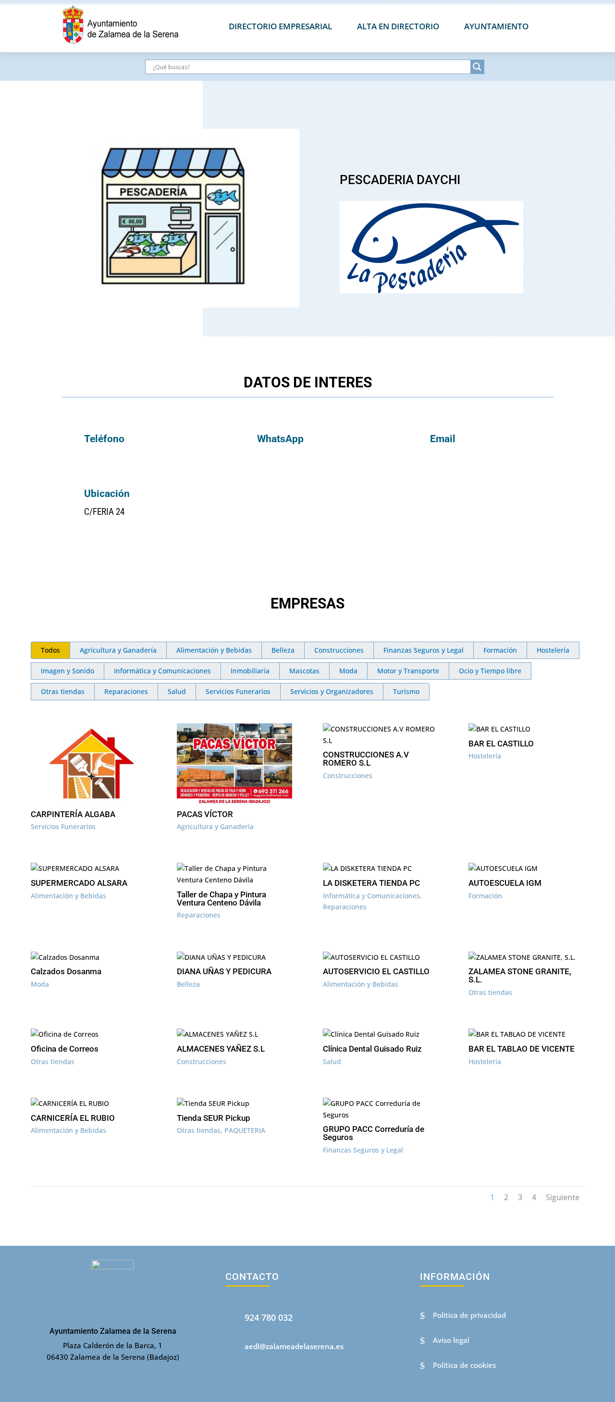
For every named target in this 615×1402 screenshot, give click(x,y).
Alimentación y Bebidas (214, 650)
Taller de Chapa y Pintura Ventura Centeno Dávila (221, 898)
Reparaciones (126, 691)
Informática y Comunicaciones (162, 670)
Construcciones (339, 650)
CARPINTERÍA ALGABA (73, 814)
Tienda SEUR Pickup (213, 1118)
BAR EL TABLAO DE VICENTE (521, 1049)
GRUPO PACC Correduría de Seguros (373, 1133)
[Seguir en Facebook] (236, 1383)
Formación (500, 650)
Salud (177, 691)
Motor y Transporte (408, 670)
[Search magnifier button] (477, 67)
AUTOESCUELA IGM (504, 883)
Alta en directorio (398, 26)
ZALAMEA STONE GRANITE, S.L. (519, 975)
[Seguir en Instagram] (262, 1382)
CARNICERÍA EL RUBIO (73, 1118)
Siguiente (562, 1197)
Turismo (406, 691)
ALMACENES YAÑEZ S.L (221, 1049)
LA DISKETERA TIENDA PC (371, 883)
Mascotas (304, 670)
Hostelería (553, 650)
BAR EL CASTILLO (501, 743)
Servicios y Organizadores (331, 691)
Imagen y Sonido (67, 670)
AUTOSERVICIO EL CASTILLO (376, 971)
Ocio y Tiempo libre (490, 670)
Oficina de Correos (64, 1049)
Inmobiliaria (250, 670)
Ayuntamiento (496, 26)
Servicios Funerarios (238, 691)
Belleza (283, 650)
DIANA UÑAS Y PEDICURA (224, 971)
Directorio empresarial (280, 26)
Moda (348, 670)
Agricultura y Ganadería (118, 650)
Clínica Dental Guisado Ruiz (372, 1049)
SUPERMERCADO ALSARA (79, 883)
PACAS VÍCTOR (205, 814)
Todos (50, 650)
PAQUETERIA (244, 1130)
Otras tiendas (63, 691)
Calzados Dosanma (66, 971)
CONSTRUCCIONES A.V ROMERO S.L (366, 759)
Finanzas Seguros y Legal (423, 650)
